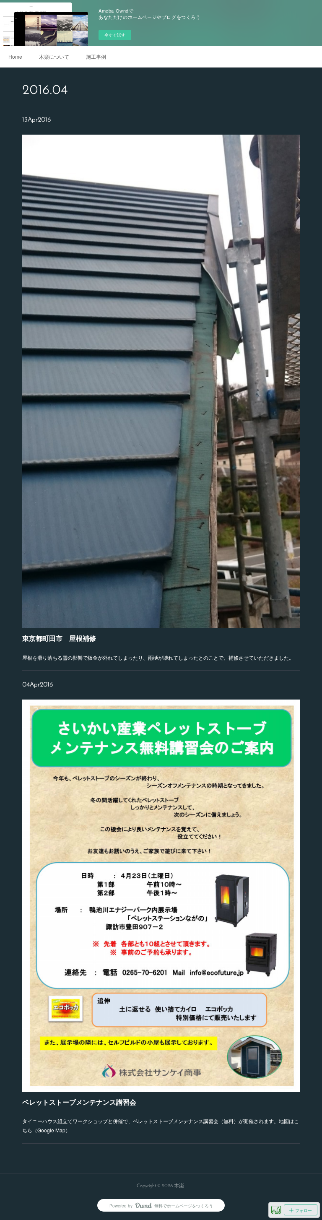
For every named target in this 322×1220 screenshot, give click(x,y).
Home (15, 56)
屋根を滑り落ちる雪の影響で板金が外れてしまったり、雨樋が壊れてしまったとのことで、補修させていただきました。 (158, 657)
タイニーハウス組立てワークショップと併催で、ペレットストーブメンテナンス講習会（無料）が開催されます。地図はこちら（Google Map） (160, 1125)
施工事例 (96, 56)
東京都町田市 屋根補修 (59, 638)
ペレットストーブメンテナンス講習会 (79, 1102)
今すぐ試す (114, 35)
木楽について (54, 56)
